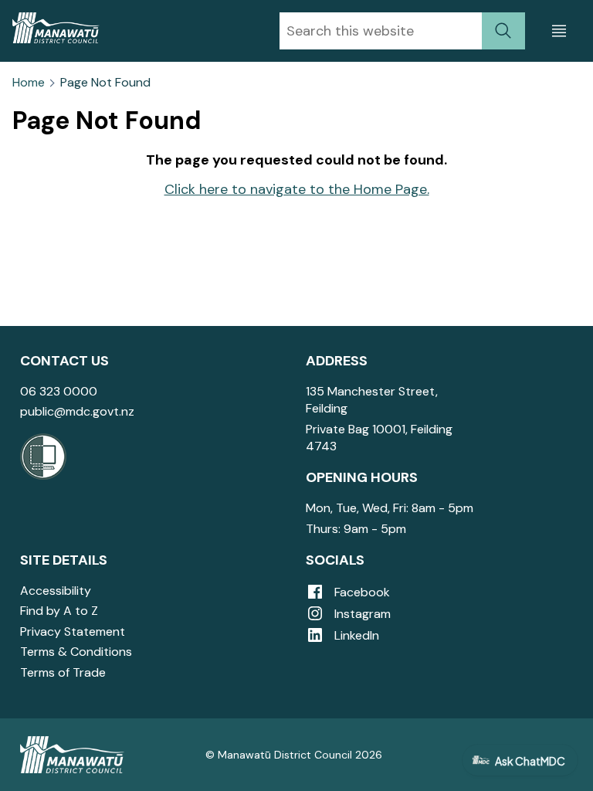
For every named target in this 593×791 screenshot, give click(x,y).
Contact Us (64, 360)
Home (28, 82)
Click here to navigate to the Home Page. (296, 189)
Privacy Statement (72, 631)
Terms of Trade (63, 672)
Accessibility (55, 590)
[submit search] (503, 30)
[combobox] (381, 30)
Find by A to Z (59, 611)
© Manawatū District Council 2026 (293, 755)
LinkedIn (355, 635)
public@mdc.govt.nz (77, 411)
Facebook (360, 592)
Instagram (361, 614)
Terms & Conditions (76, 651)
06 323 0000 (58, 391)
